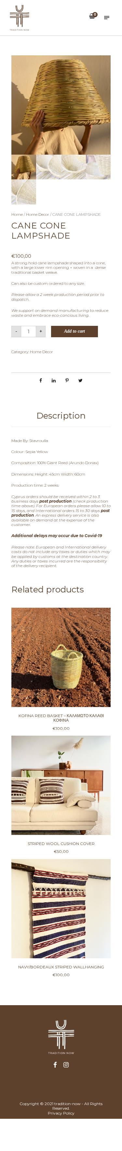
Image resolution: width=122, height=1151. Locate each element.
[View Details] (61, 657)
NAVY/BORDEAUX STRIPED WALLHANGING (61, 966)
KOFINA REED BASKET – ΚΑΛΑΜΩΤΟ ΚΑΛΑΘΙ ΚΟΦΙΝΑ (61, 718)
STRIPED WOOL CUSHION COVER (61, 843)
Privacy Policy (61, 1113)
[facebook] (55, 1065)
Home (17, 214)
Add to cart (74, 331)
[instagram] (66, 1065)
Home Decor (37, 214)
